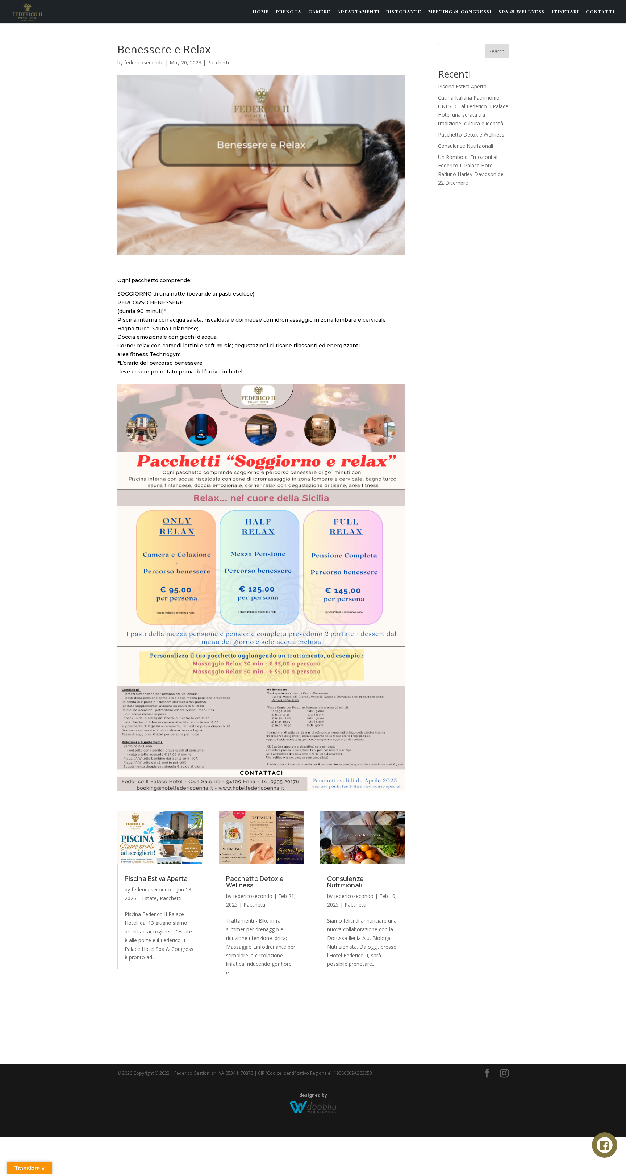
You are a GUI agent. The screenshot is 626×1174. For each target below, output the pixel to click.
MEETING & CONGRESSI (460, 11)
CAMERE (319, 11)
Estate (149, 898)
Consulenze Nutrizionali (345, 881)
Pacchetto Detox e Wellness (255, 881)
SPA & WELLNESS (521, 11)
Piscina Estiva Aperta (156, 878)
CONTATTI (600, 11)
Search (497, 51)
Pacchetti (218, 62)
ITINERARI (565, 11)
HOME (261, 11)
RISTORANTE (403, 11)
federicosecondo (144, 62)
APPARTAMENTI (358, 11)
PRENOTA (288, 11)
